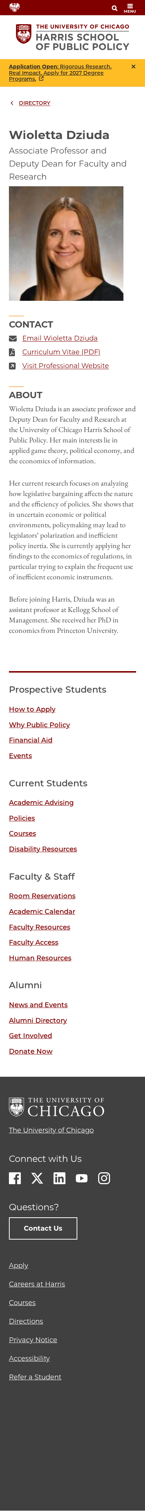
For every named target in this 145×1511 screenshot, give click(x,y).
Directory (34, 103)
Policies (22, 818)
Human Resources (40, 958)
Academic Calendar (42, 912)
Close (133, 67)
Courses (22, 833)
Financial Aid (30, 740)
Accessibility (29, 1358)
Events (20, 756)
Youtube (82, 1178)
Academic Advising (41, 803)
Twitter (37, 1178)
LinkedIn (59, 1178)
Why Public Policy (39, 725)
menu (130, 11)
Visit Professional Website (65, 366)
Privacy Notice (33, 1340)
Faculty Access (33, 942)
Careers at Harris (37, 1284)
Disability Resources (43, 849)
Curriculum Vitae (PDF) (61, 352)
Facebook (15, 1178)
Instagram (104, 1178)
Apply (18, 1266)
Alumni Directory (38, 1021)
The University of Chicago (51, 1130)
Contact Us (43, 1228)
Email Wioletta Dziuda (60, 338)
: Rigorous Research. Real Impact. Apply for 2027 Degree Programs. (60, 73)
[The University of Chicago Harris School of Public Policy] (72, 37)
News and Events (38, 1005)
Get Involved (30, 1036)
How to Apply (32, 709)
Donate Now (30, 1051)
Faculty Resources (39, 927)
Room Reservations (42, 896)
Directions (26, 1321)
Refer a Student (35, 1377)
